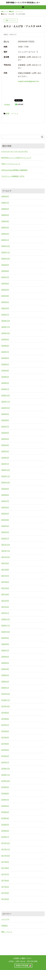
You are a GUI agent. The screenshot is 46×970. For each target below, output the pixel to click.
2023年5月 (5, 439)
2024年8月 (5, 346)
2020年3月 (5, 675)
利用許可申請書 (22, 965)
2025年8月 (5, 271)
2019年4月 (5, 744)
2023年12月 (5, 395)
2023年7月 (5, 426)
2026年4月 (5, 221)
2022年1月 (5, 538)
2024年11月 (5, 327)
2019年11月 (5, 700)
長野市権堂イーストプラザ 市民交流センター (23, 3)
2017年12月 (5, 843)
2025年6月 (5, 283)
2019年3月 (5, 750)
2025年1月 (5, 315)
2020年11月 (5, 625)
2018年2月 (5, 831)
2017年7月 (5, 874)
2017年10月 (5, 856)
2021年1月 (5, 613)
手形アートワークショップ (10, 164)
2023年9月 (5, 414)
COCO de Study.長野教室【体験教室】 (14, 170)
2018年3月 (5, 824)
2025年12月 (5, 246)
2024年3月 (5, 377)
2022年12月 (5, 470)
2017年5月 (5, 887)
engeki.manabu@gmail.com (28, 81)
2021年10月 (5, 557)
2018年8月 (5, 793)
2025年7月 (5, 277)
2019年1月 (5, 762)
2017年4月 (5, 893)
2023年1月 (5, 464)
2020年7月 (5, 650)
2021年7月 (5, 576)
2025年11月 (5, 252)
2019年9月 (5, 713)
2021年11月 (5, 551)
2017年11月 (5, 849)
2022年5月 (5, 513)
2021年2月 (5, 607)
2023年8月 (5, 420)
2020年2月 (5, 681)
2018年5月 (5, 812)
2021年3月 (5, 601)
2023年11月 (5, 402)
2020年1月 (5, 688)
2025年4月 (5, 296)
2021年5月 (5, 588)
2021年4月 (5, 594)
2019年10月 (5, 706)
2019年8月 (5, 719)
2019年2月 (5, 756)
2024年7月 (5, 352)
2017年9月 (5, 862)
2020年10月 (5, 632)
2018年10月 (5, 781)
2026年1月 (5, 240)
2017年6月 (5, 880)
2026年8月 (5, 196)
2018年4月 (5, 818)
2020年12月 (5, 619)
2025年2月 (5, 308)
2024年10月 (5, 333)
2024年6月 (5, 358)
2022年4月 (5, 520)
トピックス (5, 919)
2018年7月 (5, 800)
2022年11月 (5, 476)
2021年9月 (5, 563)
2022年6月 (5, 507)
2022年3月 (5, 526)
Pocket (7, 105)
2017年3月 (5, 899)
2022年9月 (5, 489)
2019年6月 (5, 731)
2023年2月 (5, 458)
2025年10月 (5, 258)
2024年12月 (5, 321)
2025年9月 (5, 265)
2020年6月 (5, 657)
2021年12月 (5, 545)
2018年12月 (5, 768)
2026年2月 (5, 234)
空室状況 (4, 925)
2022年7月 (5, 501)
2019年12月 (5, 694)
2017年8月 (5, 868)
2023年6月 (5, 433)
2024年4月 (5, 370)
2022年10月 (5, 482)
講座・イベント (12, 114)
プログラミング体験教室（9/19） (13, 176)
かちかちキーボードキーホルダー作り (14, 151)
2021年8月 (5, 570)
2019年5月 (5, 737)
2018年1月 (5, 837)
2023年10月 (5, 408)
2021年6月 (5, 582)
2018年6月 (5, 806)
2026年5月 (5, 215)
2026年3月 (5, 227)
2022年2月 (5, 532)
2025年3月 (5, 302)
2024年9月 (5, 339)
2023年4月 (5, 445)
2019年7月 (5, 725)
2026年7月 (5, 203)
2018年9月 (5, 787)
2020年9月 (5, 638)
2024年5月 (5, 364)
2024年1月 (5, 389)
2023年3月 (5, 451)
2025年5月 (5, 290)
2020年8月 (5, 644)
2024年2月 (5, 383)
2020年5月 (5, 663)
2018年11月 (5, 775)
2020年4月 (5, 669)
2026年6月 (5, 209)
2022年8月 (5, 495)
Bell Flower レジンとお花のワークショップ (16, 158)
